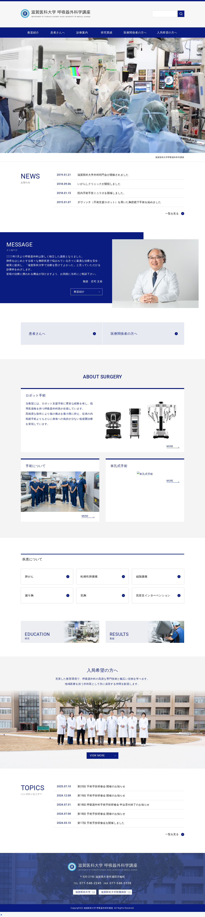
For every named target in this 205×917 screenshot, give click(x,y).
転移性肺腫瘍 (89, 576)
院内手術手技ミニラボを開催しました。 (102, 193)
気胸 (83, 595)
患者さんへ (57, 32)
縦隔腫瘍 (142, 576)
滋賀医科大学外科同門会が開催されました (103, 174)
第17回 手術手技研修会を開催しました (101, 822)
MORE (170, 446)
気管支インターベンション (153, 595)
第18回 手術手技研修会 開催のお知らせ (101, 813)
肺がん (29, 576)
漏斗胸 (29, 595)
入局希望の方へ (167, 32)
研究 (37, 636)
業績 (119, 636)
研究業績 (106, 32)
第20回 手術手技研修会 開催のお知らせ (101, 786)
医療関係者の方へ (135, 32)
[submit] (181, 14)
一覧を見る (172, 213)
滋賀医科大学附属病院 (113, 892)
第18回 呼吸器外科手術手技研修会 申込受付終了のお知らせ (113, 804)
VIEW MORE (97, 755)
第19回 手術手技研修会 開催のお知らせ (101, 795)
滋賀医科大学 (83, 892)
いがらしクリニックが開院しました (99, 183)
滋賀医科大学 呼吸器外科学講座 (98, 908)
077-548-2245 (90, 883)
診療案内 (82, 32)
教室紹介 (33, 32)
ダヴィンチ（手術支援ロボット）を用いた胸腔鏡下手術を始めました (119, 202)
